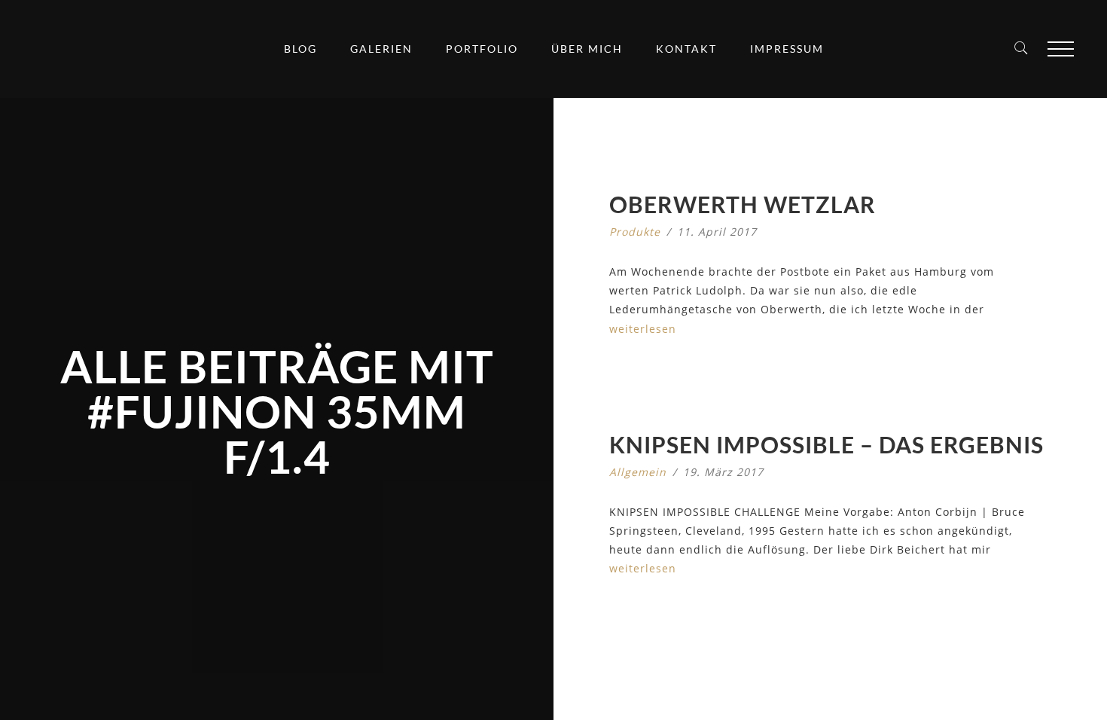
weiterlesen (642, 329)
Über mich (587, 48)
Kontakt (686, 48)
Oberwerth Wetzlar (742, 204)
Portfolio (482, 48)
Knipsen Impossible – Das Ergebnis (826, 444)
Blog (300, 48)
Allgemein (637, 472)
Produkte (634, 231)
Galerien (381, 48)
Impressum (787, 48)
